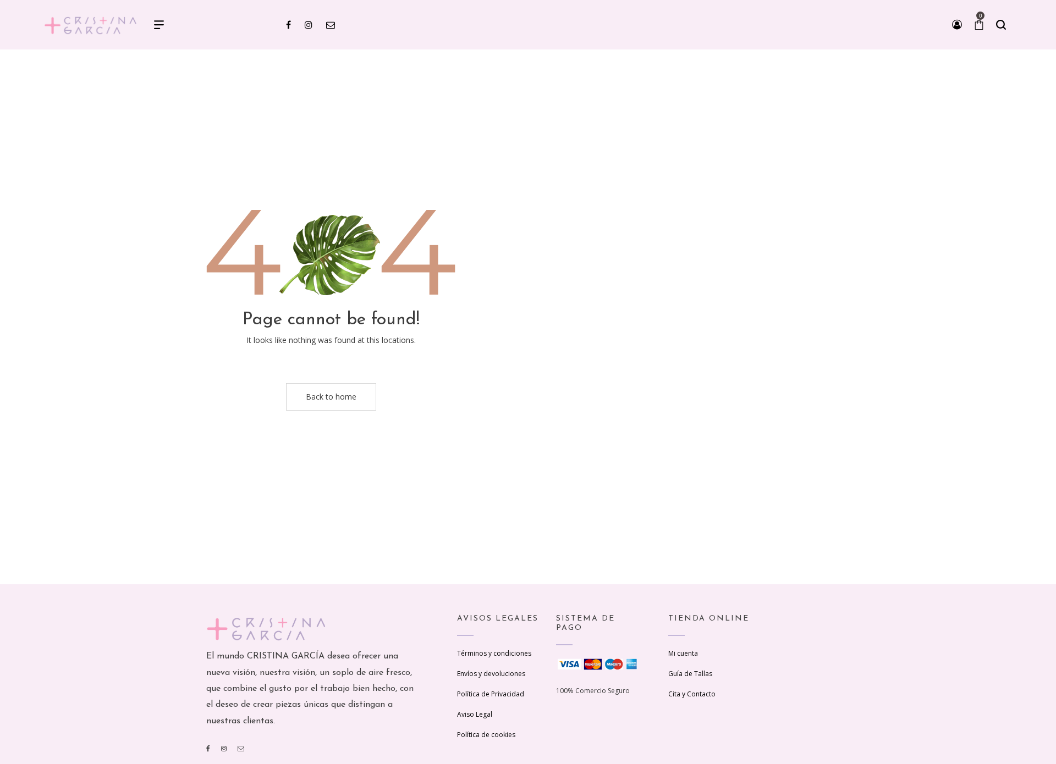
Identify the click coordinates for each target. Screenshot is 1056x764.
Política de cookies (486, 734)
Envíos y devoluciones (491, 673)
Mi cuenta (683, 653)
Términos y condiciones (494, 653)
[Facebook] (208, 748)
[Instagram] (224, 748)
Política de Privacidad (490, 694)
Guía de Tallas (690, 673)
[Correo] (241, 748)
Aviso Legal (474, 714)
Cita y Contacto (692, 694)
